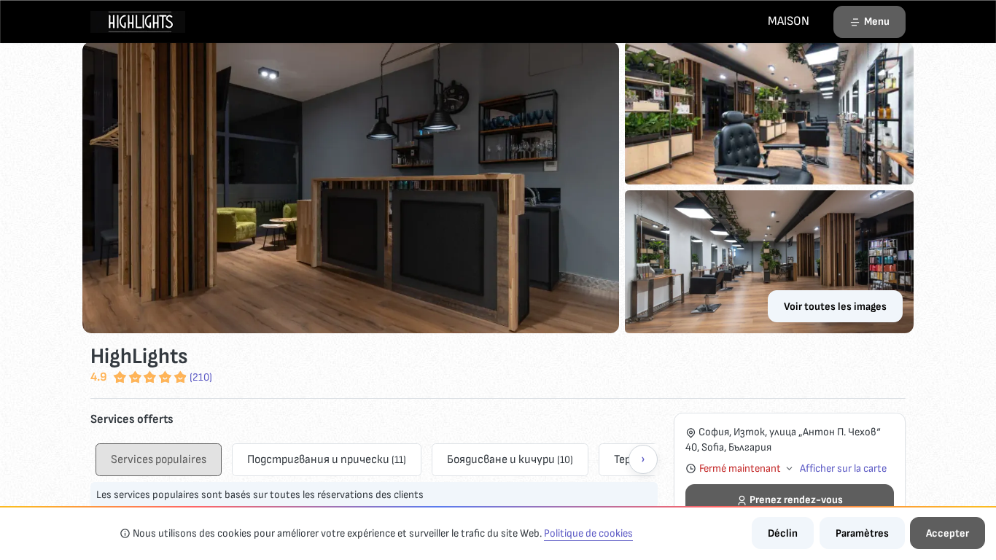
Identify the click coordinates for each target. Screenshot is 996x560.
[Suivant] (643, 459)
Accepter (947, 533)
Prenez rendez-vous (796, 500)
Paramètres (862, 533)
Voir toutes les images (835, 307)
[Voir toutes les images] (498, 187)
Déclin (783, 533)
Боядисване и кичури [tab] (510, 459)
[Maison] (137, 20)
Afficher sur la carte (843, 468)
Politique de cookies (588, 533)
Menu (877, 21)
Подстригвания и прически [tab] (326, 459)
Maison (788, 20)
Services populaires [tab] (158, 459)
